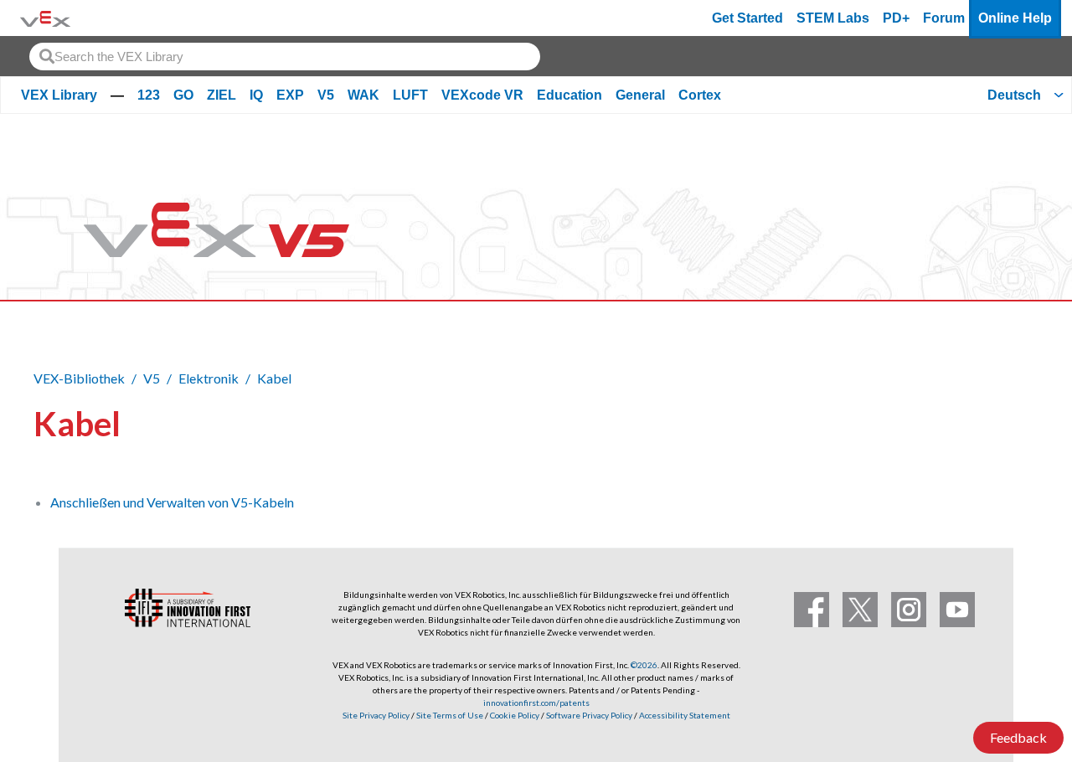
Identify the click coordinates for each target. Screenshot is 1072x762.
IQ (256, 95)
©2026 (644, 665)
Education (569, 95)
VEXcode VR (482, 95)
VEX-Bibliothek (79, 378)
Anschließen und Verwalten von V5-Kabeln (172, 502)
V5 (325, 95)
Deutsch (1014, 95)
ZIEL (221, 95)
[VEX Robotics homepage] (45, 18)
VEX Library (59, 95)
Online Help (1015, 18)
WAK (363, 95)
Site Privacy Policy (376, 715)
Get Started (747, 18)
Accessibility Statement (684, 715)
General (640, 95)
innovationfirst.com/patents (536, 703)
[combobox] (284, 56)
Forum (944, 18)
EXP (290, 95)
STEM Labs (832, 18)
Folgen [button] (996, 421)
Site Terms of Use (449, 715)
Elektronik (208, 378)
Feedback (1018, 737)
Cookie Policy (514, 715)
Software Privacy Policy (589, 715)
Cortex (699, 95)
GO (183, 95)
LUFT (410, 95)
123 (148, 95)
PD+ (896, 18)
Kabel (274, 378)
